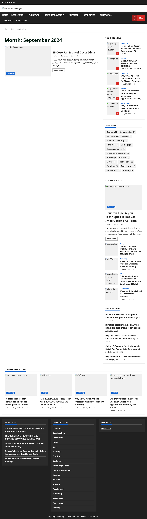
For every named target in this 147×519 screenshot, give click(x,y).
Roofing (8, 20)
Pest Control (126, 162)
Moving (111, 162)
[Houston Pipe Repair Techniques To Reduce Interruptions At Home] (123, 197)
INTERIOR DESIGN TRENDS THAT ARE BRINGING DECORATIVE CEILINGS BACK (113, 63)
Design (123, 58)
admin (56, 56)
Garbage (126, 145)
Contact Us (22, 20)
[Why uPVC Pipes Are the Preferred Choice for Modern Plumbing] (91, 385)
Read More (59, 70)
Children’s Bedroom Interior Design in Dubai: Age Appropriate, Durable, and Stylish (113, 93)
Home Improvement (54, 15)
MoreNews (81, 516)
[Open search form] (129, 18)
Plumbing (124, 43)
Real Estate (89, 15)
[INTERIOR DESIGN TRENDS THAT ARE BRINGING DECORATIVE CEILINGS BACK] (56, 385)
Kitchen (124, 157)
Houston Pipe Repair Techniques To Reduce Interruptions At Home (113, 48)
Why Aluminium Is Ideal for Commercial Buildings (113, 108)
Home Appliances (116, 149)
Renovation (106, 15)
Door (110, 140)
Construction (125, 103)
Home (5, 15)
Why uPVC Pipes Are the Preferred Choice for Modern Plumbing (113, 78)
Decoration (17, 15)
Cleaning (112, 132)
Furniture (34, 15)
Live (141, 18)
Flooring (122, 140)
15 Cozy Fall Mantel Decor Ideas (28, 61)
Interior (73, 15)
